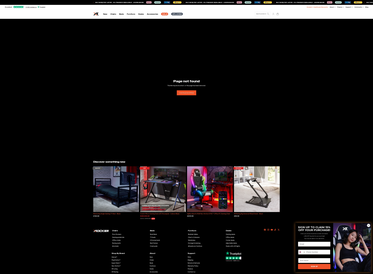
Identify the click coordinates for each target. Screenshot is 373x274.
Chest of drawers (194, 237)
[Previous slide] (96, 189)
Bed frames (154, 243)
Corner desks (230, 240)
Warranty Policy (193, 266)
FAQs (189, 257)
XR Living (115, 269)
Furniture (153, 266)
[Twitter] (278, 230)
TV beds (153, 237)
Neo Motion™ (116, 266)
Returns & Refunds (194, 263)
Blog (366, 7)
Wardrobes (191, 240)
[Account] (273, 14)
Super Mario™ (116, 263)
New (151, 257)
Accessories (154, 272)
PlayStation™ (116, 260)
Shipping (190, 260)
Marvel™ (114, 257)
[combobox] (301, 252)
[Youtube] (272, 230)
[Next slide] (136, 189)
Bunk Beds (153, 234)
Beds (151, 263)
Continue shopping (186, 93)
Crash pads (153, 246)
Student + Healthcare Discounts (317, 7)
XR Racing (115, 272)
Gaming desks (230, 234)
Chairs (152, 260)
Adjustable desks (231, 243)
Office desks (230, 237)
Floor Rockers (116, 234)
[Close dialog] (368, 225)
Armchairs (115, 246)
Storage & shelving (194, 243)
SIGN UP (314, 266)
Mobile (301, 248)
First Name (302, 256)
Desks (152, 269)
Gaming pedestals (118, 237)
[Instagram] (268, 230)
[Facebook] (265, 230)
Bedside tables (193, 234)
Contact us (191, 272)
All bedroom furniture (195, 246)
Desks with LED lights (233, 246)
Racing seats (116, 243)
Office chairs (116, 240)
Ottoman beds (155, 240)
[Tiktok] (275, 230)
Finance (190, 269)
